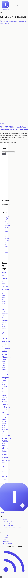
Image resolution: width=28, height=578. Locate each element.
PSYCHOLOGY (5, 386)
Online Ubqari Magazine (6, 375)
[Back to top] (1, 577)
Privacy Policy (6, 541)
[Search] (21, 5)
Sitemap (7, 254)
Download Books (7, 529)
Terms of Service (7, 543)
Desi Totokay (6, 523)
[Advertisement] (14, 178)
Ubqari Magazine (7, 460)
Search (4, 154)
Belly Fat (3, 293)
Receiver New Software (4, 399)
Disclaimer (7, 225)
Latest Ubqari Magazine (6, 354)
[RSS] (14, 575)
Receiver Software (8, 525)
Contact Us (6, 535)
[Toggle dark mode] (18, 5)
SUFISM (5, 441)
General (2, 123)
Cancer (3, 303)
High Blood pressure (4, 334)
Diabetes (5, 313)
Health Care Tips (7, 521)
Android (3, 291)
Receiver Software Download (13, 527)
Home (4, 539)
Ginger (3, 326)
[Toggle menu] (25, 5)
